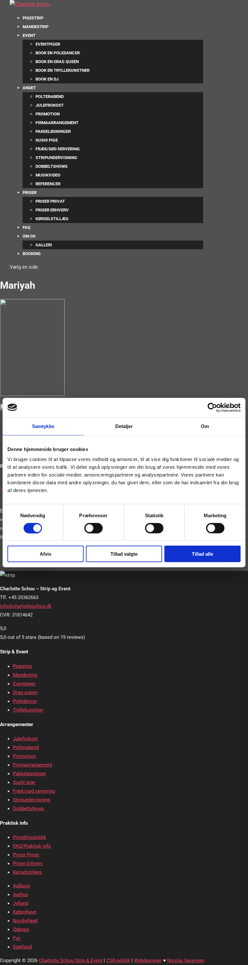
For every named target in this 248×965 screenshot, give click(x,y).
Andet (29, 87)
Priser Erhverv (52, 210)
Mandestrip (35, 26)
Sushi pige (47, 140)
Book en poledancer (58, 52)
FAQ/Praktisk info (32, 846)
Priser (29, 192)
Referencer (48, 183)
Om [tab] (205, 426)
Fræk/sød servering (58, 148)
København (24, 912)
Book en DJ (47, 79)
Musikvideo (48, 175)
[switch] (93, 528)
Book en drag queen (57, 61)
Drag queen (25, 692)
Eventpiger (48, 44)
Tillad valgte (124, 554)
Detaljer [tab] (124, 426)
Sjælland (22, 947)
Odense (21, 929)
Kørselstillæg (52, 218)
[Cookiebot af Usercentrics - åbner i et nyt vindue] (212, 407)
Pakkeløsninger (53, 131)
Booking (32, 253)
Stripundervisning (56, 157)
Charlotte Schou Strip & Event (70, 960)
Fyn (16, 938)
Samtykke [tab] (43, 426)
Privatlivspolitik (29, 837)
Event (29, 35)
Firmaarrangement (57, 122)
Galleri (44, 244)
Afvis (45, 554)
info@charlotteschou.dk (26, 606)
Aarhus (20, 894)
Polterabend (50, 96)
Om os (29, 236)
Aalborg (21, 886)
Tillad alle (202, 554)
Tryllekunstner (28, 710)
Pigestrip (33, 18)
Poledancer (25, 701)
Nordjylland (25, 921)
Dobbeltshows (51, 166)
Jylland (20, 903)
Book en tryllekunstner (62, 70)
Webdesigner (148, 960)
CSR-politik (118, 960)
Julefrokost (50, 105)
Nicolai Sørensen (185, 960)
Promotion (48, 114)
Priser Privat (50, 201)
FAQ (26, 227)
